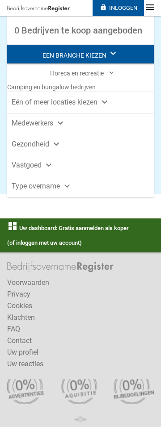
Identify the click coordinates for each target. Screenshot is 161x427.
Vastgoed (33, 165)
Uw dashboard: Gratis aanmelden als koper (68, 228)
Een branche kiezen (80, 53)
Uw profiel (22, 352)
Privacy (18, 294)
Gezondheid (37, 144)
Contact (19, 340)
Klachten (21, 317)
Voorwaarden (28, 282)
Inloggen (118, 7)
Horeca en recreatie (82, 73)
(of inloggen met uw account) (44, 242)
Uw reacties (25, 364)
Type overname (42, 186)
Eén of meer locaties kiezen (61, 102)
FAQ (13, 329)
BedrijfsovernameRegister (38, 8)
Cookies (19, 305)
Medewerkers (39, 123)
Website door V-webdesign (80, 419)
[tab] (80, 101)
